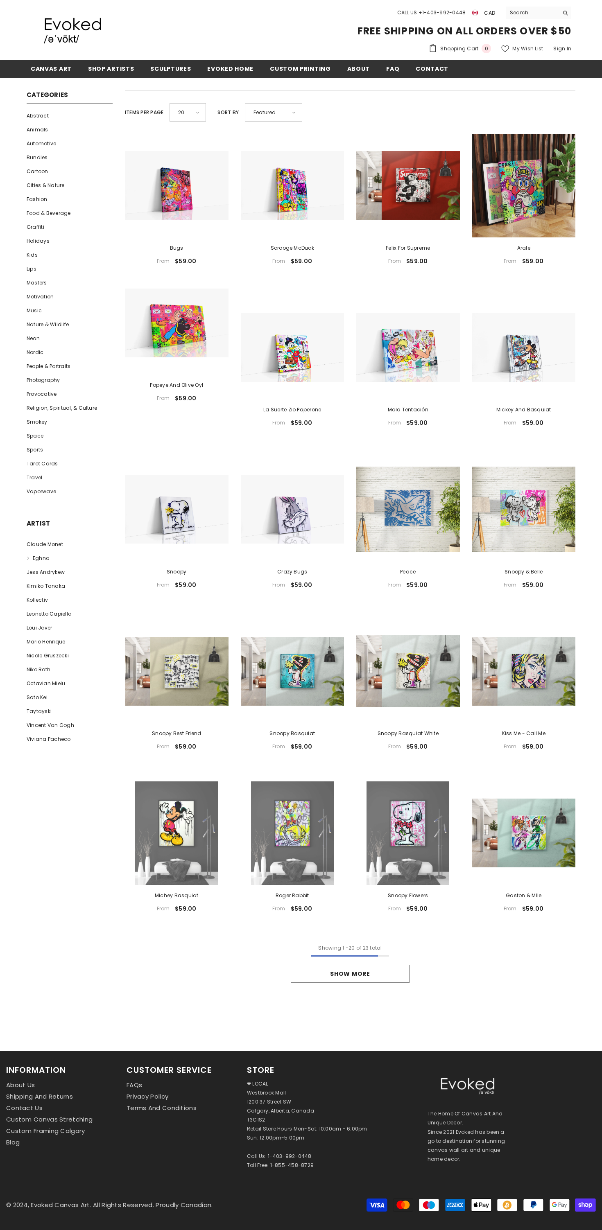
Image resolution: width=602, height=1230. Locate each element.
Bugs (176, 247)
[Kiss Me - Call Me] (524, 671)
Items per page (144, 112)
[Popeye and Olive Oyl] (177, 323)
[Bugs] (177, 185)
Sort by (228, 112)
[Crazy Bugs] (292, 509)
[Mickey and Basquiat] (524, 347)
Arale (523, 247)
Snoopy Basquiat (292, 733)
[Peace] (408, 509)
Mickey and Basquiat (523, 409)
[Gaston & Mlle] (524, 833)
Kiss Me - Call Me (523, 733)
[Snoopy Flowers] (408, 833)
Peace (408, 571)
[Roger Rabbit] (292, 833)
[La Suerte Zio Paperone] (292, 347)
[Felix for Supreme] (408, 185)
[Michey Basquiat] (177, 833)
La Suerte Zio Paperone (292, 409)
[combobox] (532, 13)
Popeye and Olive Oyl (176, 384)
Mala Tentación (408, 409)
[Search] (538, 13)
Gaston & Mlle (523, 895)
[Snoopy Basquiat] (292, 671)
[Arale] (524, 185)
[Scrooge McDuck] (292, 185)
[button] (188, 112)
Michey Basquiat (177, 895)
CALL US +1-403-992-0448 (431, 12)
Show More (350, 974)
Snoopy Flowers (408, 895)
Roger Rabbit (292, 895)
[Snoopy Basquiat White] (408, 671)
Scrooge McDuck (292, 247)
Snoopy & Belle (524, 571)
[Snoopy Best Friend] (177, 671)
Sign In (562, 48)
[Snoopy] (177, 509)
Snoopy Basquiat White (408, 733)
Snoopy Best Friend (176, 733)
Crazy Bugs (292, 571)
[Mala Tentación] (408, 347)
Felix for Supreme (408, 247)
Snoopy (176, 571)
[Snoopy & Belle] (524, 509)
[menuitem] (70, 116)
